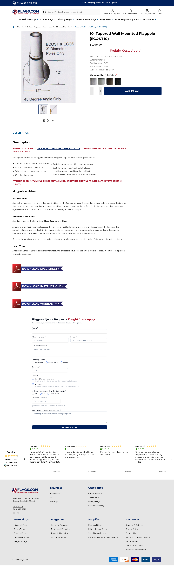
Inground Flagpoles (59, 525)
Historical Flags (20, 525)
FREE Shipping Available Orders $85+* (99, 3)
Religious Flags (20, 541)
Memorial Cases (95, 525)
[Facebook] (44, 121)
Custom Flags (20, 533)
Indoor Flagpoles (58, 537)
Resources (148, 19)
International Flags (86, 19)
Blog (52, 497)
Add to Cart (133, 91)
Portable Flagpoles (59, 533)
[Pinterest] (53, 121)
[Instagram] (18, 513)
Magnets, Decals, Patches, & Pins (103, 537)
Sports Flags (19, 529)
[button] (25, 459)
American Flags (27, 19)
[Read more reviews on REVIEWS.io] (11, 465)
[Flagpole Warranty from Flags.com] (37, 304)
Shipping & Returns (134, 525)
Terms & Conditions (134, 545)
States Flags (46, 19)
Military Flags (64, 19)
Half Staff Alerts (132, 541)
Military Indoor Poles (97, 529)
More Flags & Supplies (127, 19)
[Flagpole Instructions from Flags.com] (40, 286)
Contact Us (131, 533)
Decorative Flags (21, 537)
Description (21, 132)
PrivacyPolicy (132, 529)
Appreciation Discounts (136, 549)
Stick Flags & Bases (96, 533)
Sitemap (54, 501)
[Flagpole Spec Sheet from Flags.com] (37, 268)
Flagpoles (105, 19)
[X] (48, 121)
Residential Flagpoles (60, 529)
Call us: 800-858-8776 (27, 3)
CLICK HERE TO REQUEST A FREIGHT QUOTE (58, 148)
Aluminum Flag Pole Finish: (103, 75)
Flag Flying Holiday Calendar (138, 537)
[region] (98, 459)
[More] (37, 19)
